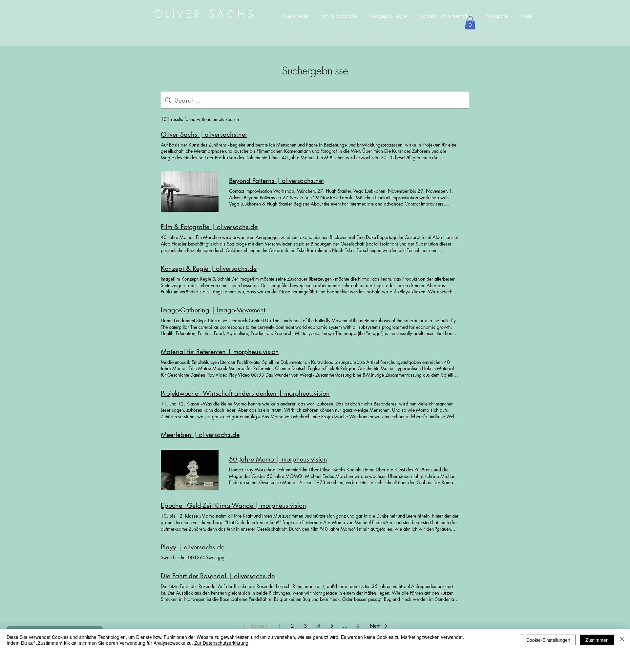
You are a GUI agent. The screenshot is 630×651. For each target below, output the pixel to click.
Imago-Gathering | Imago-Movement (213, 310)
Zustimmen (597, 640)
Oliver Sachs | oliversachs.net (204, 134)
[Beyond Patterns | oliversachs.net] (190, 191)
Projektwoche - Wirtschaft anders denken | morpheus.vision (245, 393)
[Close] (622, 640)
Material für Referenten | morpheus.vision (220, 351)
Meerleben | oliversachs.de (200, 434)
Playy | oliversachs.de (192, 547)
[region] (206, 14)
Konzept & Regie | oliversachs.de (209, 268)
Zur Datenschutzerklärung (221, 643)
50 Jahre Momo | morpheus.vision (278, 459)
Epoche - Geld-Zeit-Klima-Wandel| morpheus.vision (233, 505)
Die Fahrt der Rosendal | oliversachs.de (218, 576)
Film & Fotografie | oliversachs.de (209, 227)
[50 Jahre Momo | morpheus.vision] (190, 470)
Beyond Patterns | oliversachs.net (276, 180)
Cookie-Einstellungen (548, 640)
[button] (470, 23)
